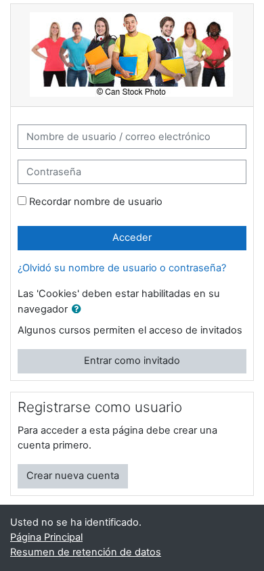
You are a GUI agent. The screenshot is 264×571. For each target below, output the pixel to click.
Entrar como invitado (132, 361)
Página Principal (46, 537)
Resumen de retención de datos (85, 552)
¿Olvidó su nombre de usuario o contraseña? (122, 268)
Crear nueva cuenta (72, 476)
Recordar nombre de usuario (95, 202)
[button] (79, 310)
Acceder (132, 237)
